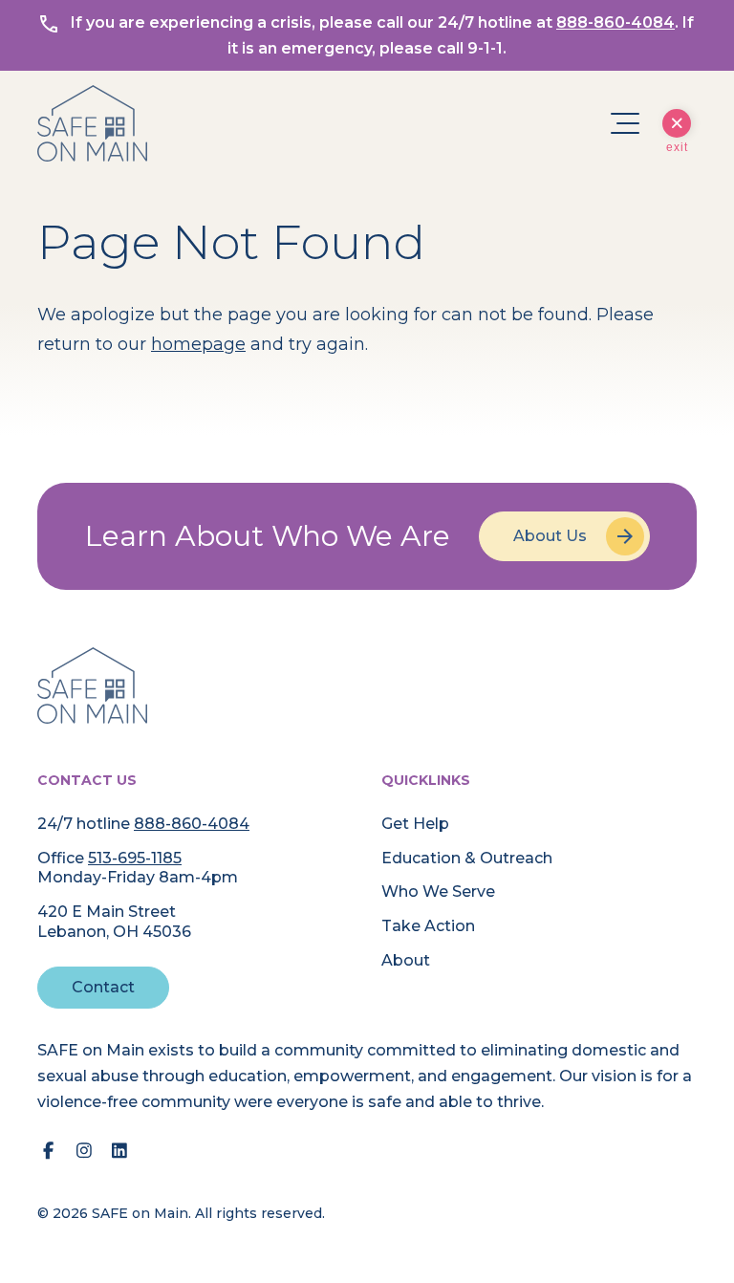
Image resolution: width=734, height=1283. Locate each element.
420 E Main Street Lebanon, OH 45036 (114, 921)
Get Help (415, 824)
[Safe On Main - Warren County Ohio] (92, 123)
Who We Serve (438, 891)
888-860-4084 (615, 22)
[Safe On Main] (92, 685)
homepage (198, 344)
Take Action (428, 926)
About (405, 960)
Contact (103, 987)
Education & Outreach (466, 858)
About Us (550, 536)
